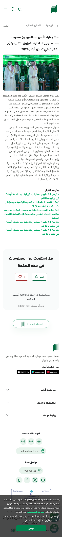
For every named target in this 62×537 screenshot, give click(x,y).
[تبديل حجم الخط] (31, 441)
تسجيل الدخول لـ (35, 323)
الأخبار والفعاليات (33, 25)
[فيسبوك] (27, 480)
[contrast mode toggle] (39, 441)
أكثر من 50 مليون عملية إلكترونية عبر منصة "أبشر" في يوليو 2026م (32, 195)
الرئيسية (49, 25)
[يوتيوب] (43, 480)
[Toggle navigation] (5, 9)
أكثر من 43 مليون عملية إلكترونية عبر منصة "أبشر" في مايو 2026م (32, 231)
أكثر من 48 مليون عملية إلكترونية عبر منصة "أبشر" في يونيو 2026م (32, 223)
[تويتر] (35, 480)
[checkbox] (39, 277)
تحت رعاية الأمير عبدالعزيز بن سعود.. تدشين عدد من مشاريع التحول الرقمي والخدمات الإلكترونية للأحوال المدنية (31, 213)
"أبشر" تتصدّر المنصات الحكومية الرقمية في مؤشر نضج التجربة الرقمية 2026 (32, 203)
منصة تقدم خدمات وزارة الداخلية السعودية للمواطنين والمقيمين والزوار (32, 358)
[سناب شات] (19, 480)
